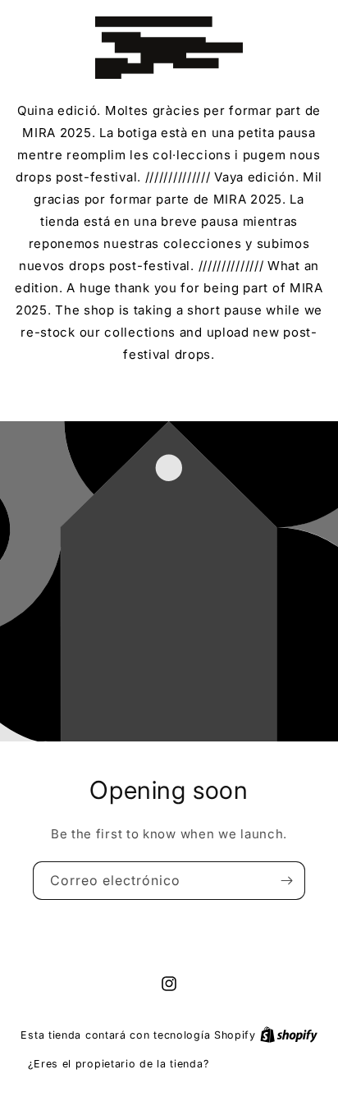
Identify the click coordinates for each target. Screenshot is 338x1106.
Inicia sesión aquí (261, 1063)
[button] (169, 390)
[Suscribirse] (286, 880)
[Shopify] (288, 1034)
